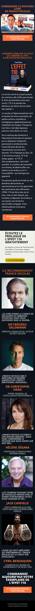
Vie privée (24, 606)
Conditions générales (14, 606)
